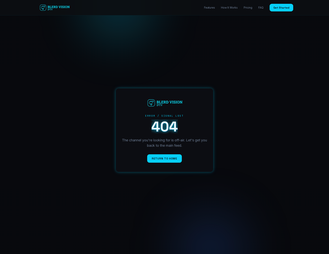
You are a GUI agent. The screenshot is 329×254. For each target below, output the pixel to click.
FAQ (261, 7)
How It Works (229, 7)
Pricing (248, 7)
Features (209, 7)
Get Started (281, 7)
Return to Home (164, 158)
